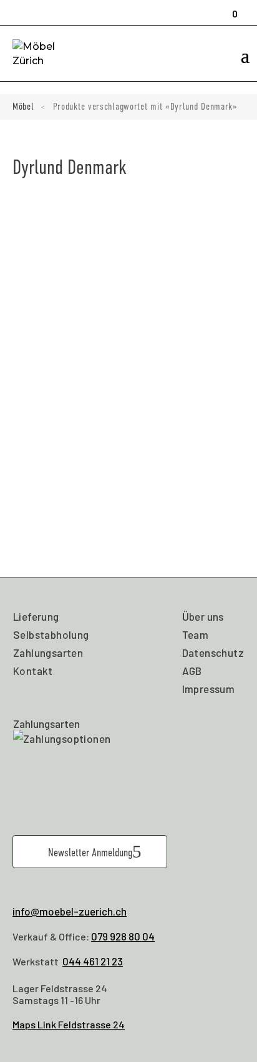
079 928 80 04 (123, 936)
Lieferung (36, 616)
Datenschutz (213, 652)
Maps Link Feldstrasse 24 (68, 1024)
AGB (192, 670)
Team (195, 634)
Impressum (208, 688)
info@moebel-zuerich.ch (69, 911)
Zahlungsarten (48, 652)
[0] (231, 8)
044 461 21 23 (92, 961)
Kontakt (33, 670)
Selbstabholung (51, 634)
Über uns (203, 616)
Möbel (23, 106)
